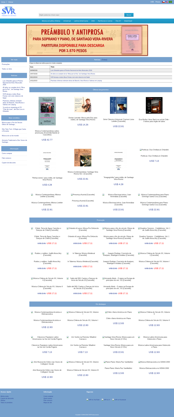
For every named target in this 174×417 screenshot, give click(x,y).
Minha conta (5, 396)
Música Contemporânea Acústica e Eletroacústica (47, 321)
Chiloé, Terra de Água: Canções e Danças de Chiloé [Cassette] (47, 237)
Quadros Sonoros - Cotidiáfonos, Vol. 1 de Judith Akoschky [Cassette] (154, 237)
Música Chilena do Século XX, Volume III (83, 370)
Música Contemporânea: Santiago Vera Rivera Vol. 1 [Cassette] (83, 173)
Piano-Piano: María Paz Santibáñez (118, 368)
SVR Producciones (93, 414)
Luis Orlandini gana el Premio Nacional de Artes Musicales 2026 (13, 83)
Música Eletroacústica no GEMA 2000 (154, 368)
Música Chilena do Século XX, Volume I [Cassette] (154, 262)
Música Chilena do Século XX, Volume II (154, 320)
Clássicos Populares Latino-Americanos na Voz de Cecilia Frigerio (47, 346)
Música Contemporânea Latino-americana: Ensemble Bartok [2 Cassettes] (47, 133)
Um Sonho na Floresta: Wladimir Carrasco (82, 346)
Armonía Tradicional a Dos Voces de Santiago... (14, 141)
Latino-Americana (81, 21)
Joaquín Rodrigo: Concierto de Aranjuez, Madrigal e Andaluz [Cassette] (118, 262)
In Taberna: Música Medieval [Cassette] (83, 261)
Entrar (11, 2)
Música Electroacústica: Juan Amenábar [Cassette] (118, 203)
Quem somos (48, 398)
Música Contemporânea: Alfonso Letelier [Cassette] (47, 203)
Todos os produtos (6, 402)
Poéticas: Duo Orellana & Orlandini (154, 156)
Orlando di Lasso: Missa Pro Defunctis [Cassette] (83, 237)
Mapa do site (48, 402)
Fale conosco (6, 158)
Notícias (14, 75)
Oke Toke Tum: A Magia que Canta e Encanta (14, 130)
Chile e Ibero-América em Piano (118, 318)
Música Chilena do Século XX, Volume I (82, 320)
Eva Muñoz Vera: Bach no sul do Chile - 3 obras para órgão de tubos (154, 120)
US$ (152, 2)
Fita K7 (118, 21)
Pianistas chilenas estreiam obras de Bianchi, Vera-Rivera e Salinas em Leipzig (13, 102)
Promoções (6, 64)
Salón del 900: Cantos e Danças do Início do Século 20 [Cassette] (83, 287)
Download (128, 21)
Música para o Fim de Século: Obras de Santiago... (12, 123)
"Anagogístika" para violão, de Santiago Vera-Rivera (118, 178)
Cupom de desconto (9, 163)
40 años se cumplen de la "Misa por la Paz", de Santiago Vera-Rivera (14, 89)
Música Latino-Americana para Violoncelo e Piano (154, 346)
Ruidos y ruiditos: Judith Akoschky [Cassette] (47, 262)
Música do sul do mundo (10, 136)
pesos (157, 2)
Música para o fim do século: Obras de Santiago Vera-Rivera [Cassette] (119, 237)
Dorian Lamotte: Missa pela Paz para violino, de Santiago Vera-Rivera (83, 119)
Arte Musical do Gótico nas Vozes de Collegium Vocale (47, 371)
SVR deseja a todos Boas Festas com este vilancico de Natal (13, 96)
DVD (93, 21)
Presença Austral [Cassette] (83, 201)
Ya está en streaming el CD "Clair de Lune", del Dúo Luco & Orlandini (13, 109)
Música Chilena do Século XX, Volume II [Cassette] (47, 287)
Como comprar (7, 153)
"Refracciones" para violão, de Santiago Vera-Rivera (47, 179)
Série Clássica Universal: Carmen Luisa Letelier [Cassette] (118, 120)
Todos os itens (7, 69)
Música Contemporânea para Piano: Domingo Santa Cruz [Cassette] (154, 203)
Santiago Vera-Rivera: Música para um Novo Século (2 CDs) (119, 346)
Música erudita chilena (51, 21)
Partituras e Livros (105, 21)
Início (3, 2)
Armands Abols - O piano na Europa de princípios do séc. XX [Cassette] (118, 287)
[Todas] (104, 60)
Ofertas (3, 400)
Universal (67, 21)
